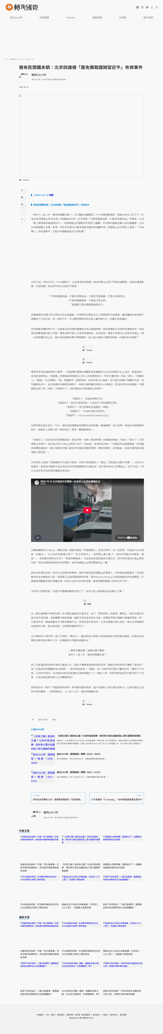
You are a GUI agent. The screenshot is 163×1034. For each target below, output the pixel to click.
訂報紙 (104, 1015)
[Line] (22, 204)
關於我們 (148, 17)
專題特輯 (97, 17)
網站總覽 (123, 1015)
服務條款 (70, 1015)
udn (6, 59)
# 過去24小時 (37, 729)
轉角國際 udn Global (17, 59)
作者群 (122, 17)
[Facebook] (22, 197)
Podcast (70, 17)
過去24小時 (16, 17)
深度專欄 (44, 17)
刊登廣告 (40, 1015)
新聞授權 (60, 1015)
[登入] (152, 7)
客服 (52, 1015)
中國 (54, 719)
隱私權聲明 (86, 1015)
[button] (137, 7)
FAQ (47, 1015)
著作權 (77, 1015)
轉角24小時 (39, 75)
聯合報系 (96, 1015)
